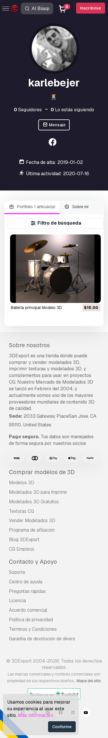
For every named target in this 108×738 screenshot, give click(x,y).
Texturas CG (21, 511)
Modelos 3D (21, 483)
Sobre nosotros (29, 345)
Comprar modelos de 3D (42, 472)
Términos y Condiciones (33, 629)
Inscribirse (90, 8)
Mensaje (57, 124)
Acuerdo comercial (28, 610)
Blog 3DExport (24, 540)
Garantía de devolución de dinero (42, 639)
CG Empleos (21, 549)
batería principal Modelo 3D (36, 307)
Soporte (17, 572)
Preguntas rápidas (27, 591)
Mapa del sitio (89, 680)
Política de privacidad (31, 620)
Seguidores (28, 110)
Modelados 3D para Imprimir (38, 492)
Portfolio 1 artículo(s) (35, 206)
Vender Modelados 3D (32, 520)
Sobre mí (79, 206)
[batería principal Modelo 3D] (55, 268)
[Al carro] (80, 295)
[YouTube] (86, 713)
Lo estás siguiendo (72, 110)
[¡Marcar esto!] (92, 295)
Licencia (17, 601)
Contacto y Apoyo (33, 561)
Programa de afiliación (32, 530)
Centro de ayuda (25, 582)
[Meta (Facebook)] (53, 143)
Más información (35, 715)
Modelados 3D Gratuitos (34, 502)
